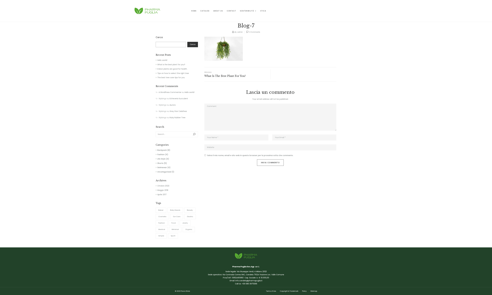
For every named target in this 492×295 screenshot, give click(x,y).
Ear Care (176, 216)
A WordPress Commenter (170, 92)
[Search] (194, 134)
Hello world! (162, 60)
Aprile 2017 (162, 194)
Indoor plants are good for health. (172, 69)
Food (173, 223)
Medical (161, 229)
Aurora (173, 105)
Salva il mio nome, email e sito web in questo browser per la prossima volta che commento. (250, 155)
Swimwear (162, 167)
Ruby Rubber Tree (177, 117)
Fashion (161, 154)
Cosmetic (162, 216)
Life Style (161, 159)
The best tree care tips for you (171, 77)
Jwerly (185, 223)
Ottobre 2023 (163, 186)
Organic (188, 229)
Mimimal (175, 229)
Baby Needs (175, 210)
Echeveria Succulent (179, 98)
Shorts (160, 163)
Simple (161, 236)
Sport (173, 236)
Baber (160, 210)
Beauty (190, 210)
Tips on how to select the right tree (173, 73)
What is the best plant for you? (171, 64)
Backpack (162, 150)
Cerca (159, 37)
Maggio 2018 (162, 190)
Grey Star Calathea (178, 111)
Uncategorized (164, 172)
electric (190, 216)
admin (240, 32)
